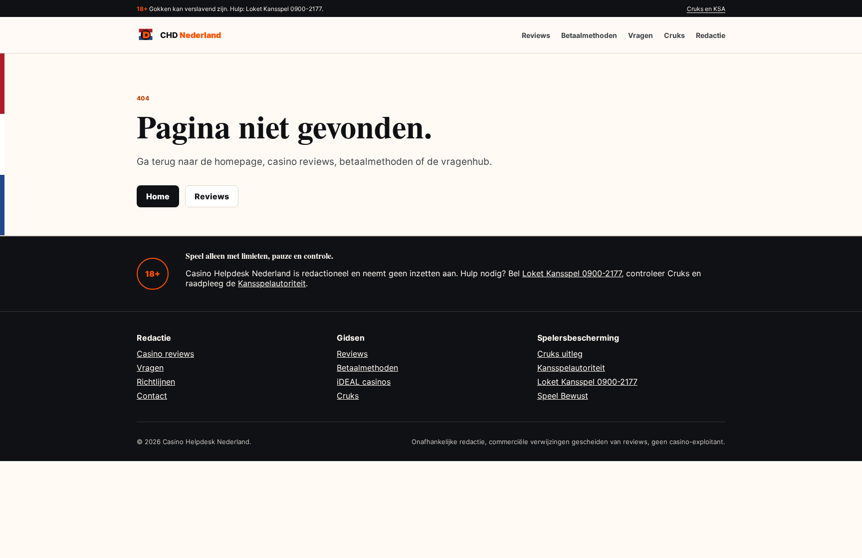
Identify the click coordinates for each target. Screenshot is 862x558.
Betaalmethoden (589, 35)
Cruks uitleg (560, 354)
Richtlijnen (156, 382)
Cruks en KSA (706, 8)
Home (158, 196)
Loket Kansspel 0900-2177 (572, 273)
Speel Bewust (562, 396)
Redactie (710, 35)
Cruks (674, 35)
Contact (152, 396)
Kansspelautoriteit (272, 283)
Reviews (536, 35)
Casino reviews (165, 354)
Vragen (640, 35)
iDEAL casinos (364, 382)
